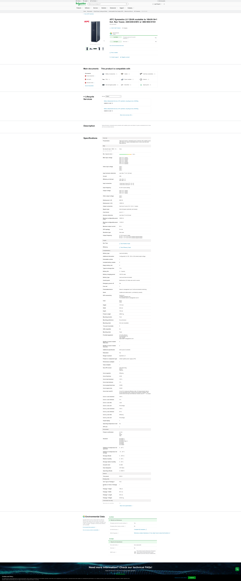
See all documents (89, 85)
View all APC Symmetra (89, 13)
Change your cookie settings (181, 577)
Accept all (192, 577)
